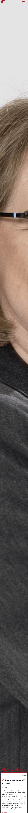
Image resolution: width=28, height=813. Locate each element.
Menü (24, 1)
